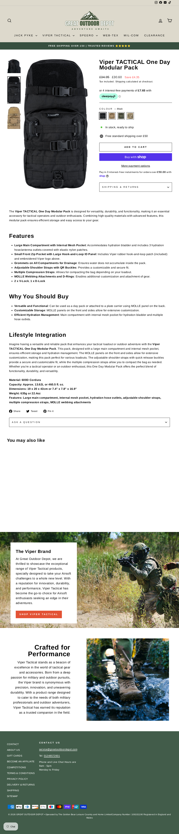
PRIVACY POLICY (17, 779)
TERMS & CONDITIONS (21, 773)
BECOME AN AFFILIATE (21, 761)
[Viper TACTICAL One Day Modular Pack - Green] (18, 524)
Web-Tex (111, 35)
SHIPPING (13, 790)
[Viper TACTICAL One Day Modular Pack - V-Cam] (23, 524)
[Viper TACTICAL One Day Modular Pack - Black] (9, 524)
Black (102, 115)
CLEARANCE (154, 35)
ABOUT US (13, 750)
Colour (111, 108)
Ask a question (26, 422)
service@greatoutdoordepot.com (58, 749)
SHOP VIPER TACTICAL (38, 614)
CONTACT (13, 744)
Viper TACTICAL (57, 35)
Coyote (111, 115)
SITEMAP (12, 796)
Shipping (120, 81)
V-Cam (130, 115)
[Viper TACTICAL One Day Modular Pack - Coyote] (14, 524)
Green (121, 115)
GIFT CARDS (14, 755)
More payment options (135, 165)
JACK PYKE (24, 35)
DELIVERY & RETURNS (21, 784)
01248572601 (52, 755)
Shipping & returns (120, 187)
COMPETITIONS (16, 767)
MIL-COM (131, 35)
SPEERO (87, 35)
